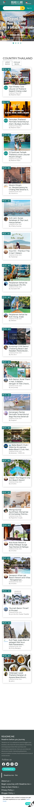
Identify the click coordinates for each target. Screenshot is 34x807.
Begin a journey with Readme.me (15, 784)
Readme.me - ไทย (11, 775)
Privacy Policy (7, 790)
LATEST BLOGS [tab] (7, 63)
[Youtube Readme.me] (16, 765)
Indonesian (28, 3)
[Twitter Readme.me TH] (7, 765)
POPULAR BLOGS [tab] (17, 63)
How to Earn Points (9, 787)
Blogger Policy (7, 793)
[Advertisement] (17, 706)
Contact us (8, 769)
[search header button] (22, 8)
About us (5, 781)
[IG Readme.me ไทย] (12, 765)
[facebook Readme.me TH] (3, 765)
